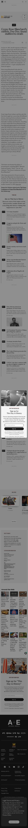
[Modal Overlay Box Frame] (14, 414)
